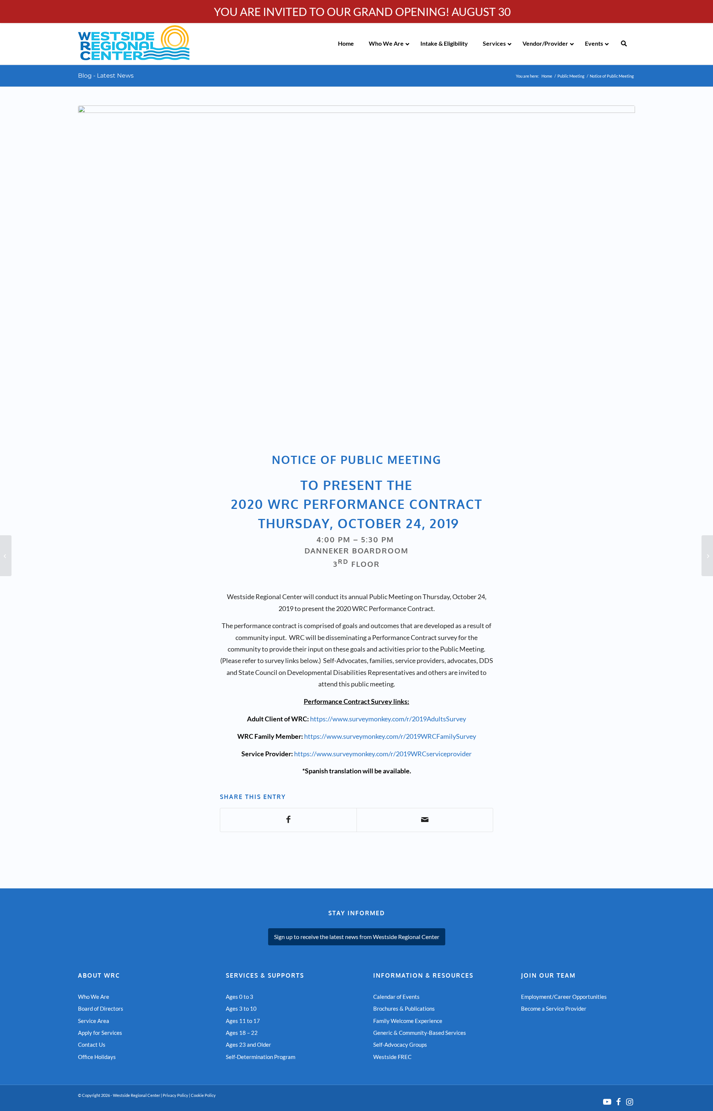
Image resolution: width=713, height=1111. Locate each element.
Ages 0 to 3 (239, 996)
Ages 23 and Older (248, 1044)
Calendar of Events (396, 996)
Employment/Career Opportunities (564, 996)
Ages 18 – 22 (242, 1032)
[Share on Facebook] (288, 820)
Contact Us (91, 1044)
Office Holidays (97, 1056)
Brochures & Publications (404, 1008)
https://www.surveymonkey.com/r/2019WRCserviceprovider (383, 754)
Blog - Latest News (106, 75)
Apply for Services (100, 1032)
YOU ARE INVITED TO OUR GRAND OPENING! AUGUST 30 (362, 11)
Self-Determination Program (260, 1056)
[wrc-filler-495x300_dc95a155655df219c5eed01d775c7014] (356, 274)
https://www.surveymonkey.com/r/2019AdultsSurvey (388, 719)
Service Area (93, 1020)
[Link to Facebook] (618, 1101)
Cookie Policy (203, 1095)
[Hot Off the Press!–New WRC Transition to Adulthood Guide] (6, 555)
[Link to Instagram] (629, 1101)
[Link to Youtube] (607, 1101)
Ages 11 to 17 (243, 1020)
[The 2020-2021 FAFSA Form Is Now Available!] (707, 555)
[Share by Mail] (425, 820)
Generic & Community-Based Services (419, 1032)
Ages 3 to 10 (241, 1008)
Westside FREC (392, 1056)
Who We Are (93, 996)
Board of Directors (100, 1008)
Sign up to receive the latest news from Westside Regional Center (356, 936)
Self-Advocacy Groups (400, 1044)
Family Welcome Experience (407, 1020)
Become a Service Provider (553, 1008)
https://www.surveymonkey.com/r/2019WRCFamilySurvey (390, 736)
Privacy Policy (175, 1095)
